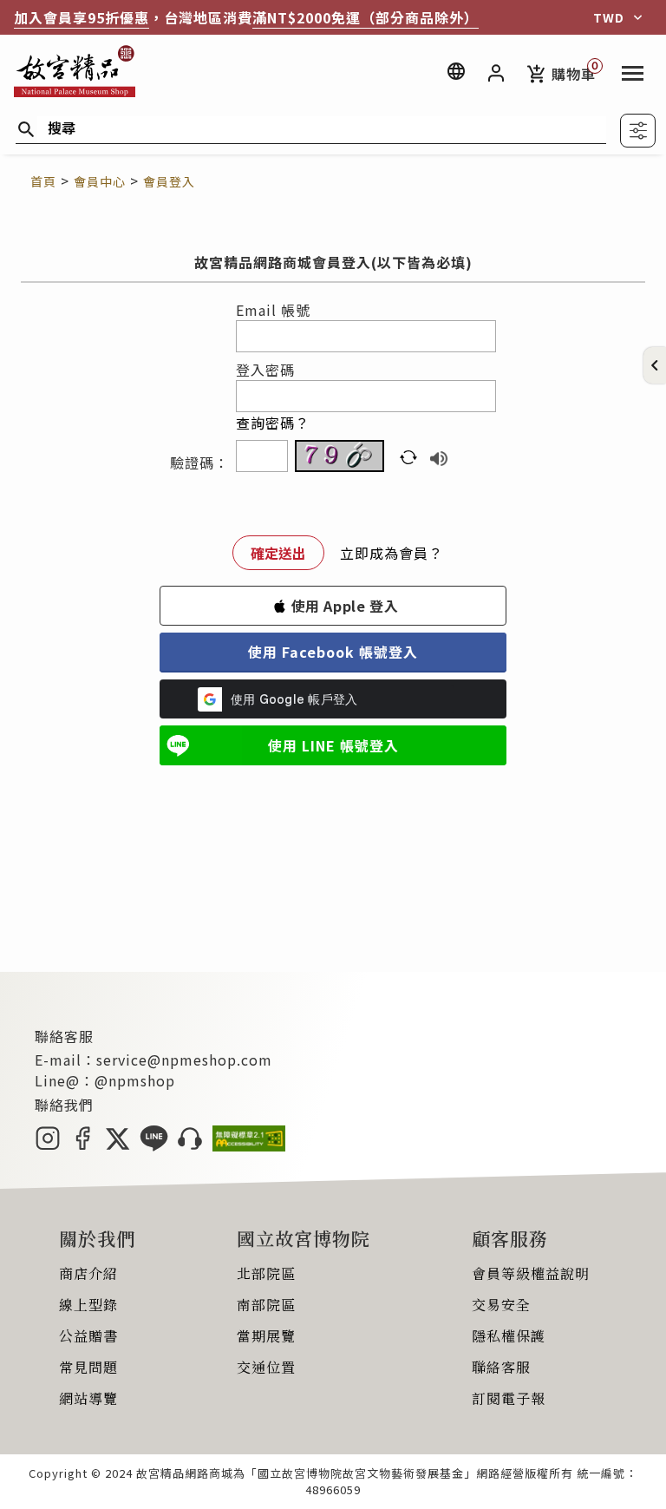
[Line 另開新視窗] (154, 1145)
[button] (654, 365)
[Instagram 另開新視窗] (48, 1145)
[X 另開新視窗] (117, 1145)
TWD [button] (608, 17)
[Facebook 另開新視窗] (82, 1145)
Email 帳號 (273, 309)
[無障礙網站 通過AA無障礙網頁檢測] (248, 1145)
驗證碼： (199, 462)
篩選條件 (638, 131)
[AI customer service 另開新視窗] (190, 1145)
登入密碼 (265, 369)
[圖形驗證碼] (339, 456)
